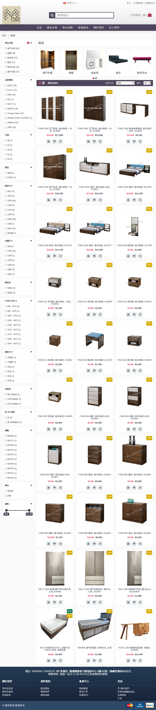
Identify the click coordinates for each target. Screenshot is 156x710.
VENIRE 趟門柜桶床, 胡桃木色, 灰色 (95, 647)
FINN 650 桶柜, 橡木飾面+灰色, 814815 (95, 417)
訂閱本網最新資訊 (126, 691)
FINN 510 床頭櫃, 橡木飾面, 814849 (94, 301)
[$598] (6, 510)
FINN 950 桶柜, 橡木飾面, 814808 (134, 474)
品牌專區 (122, 695)
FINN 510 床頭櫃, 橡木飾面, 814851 (134, 301)
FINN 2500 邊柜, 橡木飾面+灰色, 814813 (94, 188)
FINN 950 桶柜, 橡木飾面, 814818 (55, 533)
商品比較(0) (53, 83)
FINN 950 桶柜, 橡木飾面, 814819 (94, 533)
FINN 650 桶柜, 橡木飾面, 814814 (94, 474)
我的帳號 (83, 688)
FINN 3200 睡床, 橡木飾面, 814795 (134, 187)
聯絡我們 (45, 691)
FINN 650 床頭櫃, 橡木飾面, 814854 (55, 416)
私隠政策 (6, 695)
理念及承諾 (7, 688)
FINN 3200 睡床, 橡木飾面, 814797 (95, 245)
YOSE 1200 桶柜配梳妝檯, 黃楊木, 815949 (134, 648)
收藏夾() (83, 695)
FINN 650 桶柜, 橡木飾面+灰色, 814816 (135, 417)
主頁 (120, 698)
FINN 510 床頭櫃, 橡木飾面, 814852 (55, 360)
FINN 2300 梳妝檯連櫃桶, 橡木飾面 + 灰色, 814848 (134, 129)
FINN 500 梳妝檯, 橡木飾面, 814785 (134, 245)
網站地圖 (45, 695)
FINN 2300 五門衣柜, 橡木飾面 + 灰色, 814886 (55, 129)
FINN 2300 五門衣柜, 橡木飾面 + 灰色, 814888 (95, 129)
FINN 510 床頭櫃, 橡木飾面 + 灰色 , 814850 (55, 302)
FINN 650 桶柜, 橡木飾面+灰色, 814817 (55, 475)
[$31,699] (29, 510)
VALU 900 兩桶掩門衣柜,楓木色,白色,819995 (134, 590)
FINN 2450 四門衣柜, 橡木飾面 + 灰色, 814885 (55, 188)
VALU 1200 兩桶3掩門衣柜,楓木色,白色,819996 (54, 590)
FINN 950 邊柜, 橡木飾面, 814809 (134, 533)
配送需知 (45, 688)
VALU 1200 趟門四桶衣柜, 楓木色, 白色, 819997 (94, 590)
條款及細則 (7, 691)
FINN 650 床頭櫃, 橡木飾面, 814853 (134, 360)
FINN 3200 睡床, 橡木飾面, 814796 (55, 245)
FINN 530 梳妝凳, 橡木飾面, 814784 (94, 360)
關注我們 (125, 688)
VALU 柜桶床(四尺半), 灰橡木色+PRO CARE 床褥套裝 (55, 648)
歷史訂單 (83, 691)
